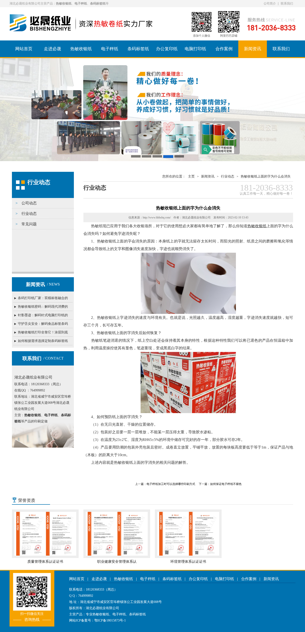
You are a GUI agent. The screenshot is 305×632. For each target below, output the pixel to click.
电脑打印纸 (195, 48)
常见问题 (29, 224)
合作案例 (224, 48)
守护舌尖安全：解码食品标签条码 (43, 324)
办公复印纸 (167, 48)
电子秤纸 (109, 48)
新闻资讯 (252, 48)
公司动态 (29, 203)
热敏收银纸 (81, 48)
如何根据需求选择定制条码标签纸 (43, 341)
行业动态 (29, 214)
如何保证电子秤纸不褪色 (226, 484)
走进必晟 (52, 48)
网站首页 (23, 48)
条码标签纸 (138, 48)
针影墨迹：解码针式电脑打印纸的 (43, 315)
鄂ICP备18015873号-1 (110, 620)
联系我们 (287, 3)
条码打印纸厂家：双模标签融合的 (43, 298)
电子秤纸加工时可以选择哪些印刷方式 (171, 484)
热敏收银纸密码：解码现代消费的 (43, 306)
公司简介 (270, 3)
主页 (191, 176)
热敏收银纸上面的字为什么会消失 (266, 176)
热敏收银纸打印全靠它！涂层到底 (43, 332)
